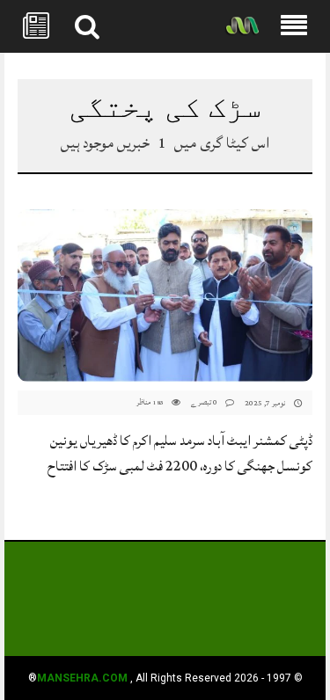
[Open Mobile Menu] (294, 26)
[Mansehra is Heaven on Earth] (242, 27)
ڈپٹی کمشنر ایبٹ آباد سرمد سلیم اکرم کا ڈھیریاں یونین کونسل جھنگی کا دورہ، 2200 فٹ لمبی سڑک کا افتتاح (180, 453)
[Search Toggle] (87, 26)
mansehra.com (82, 678)
